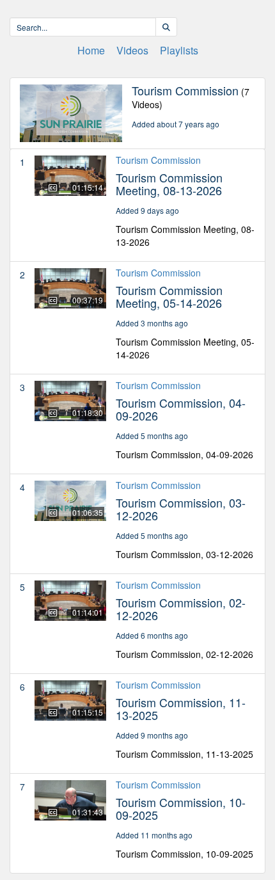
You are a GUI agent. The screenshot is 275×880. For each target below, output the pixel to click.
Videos (132, 50)
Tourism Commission (158, 160)
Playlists (179, 50)
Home (91, 50)
